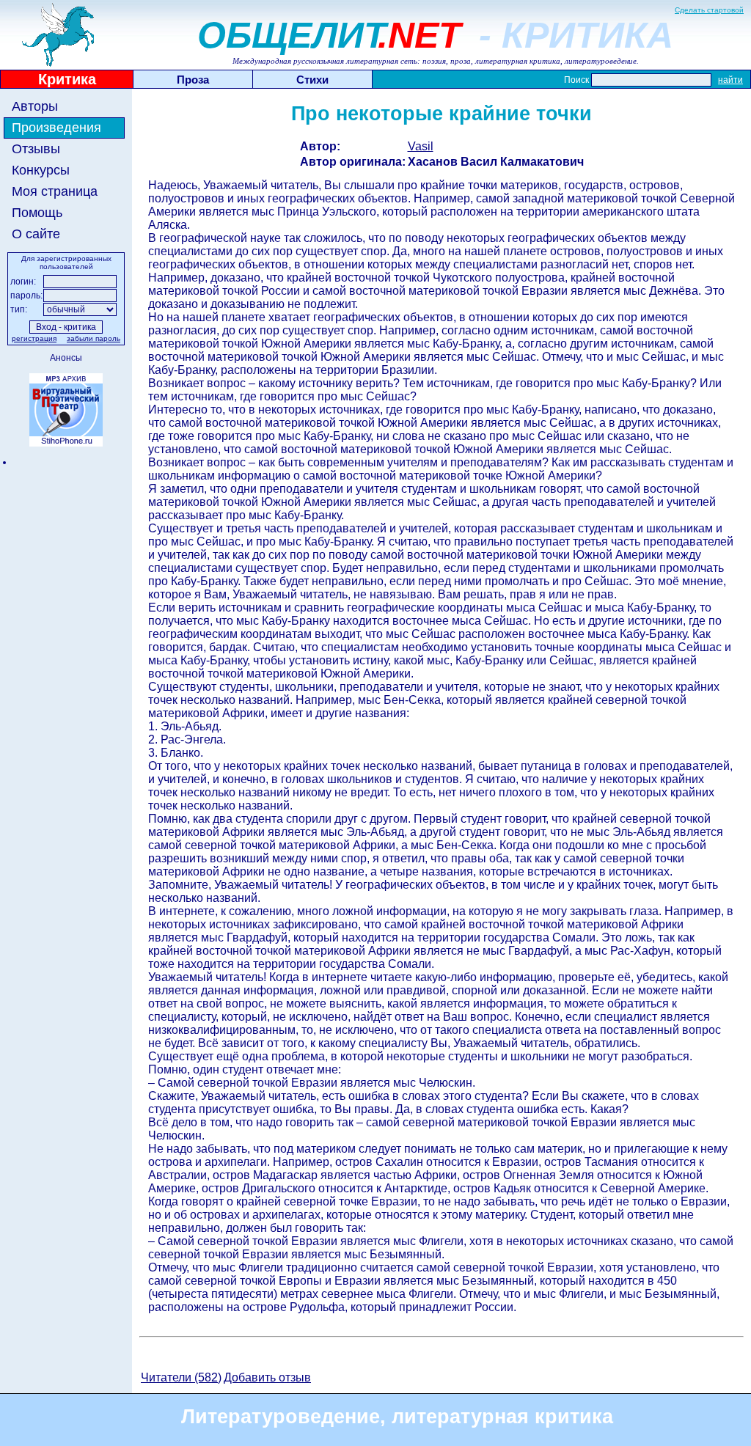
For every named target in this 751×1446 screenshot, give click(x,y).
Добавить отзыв (267, 1377)
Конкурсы (41, 170)
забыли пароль (93, 338)
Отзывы (36, 149)
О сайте (36, 234)
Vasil (420, 146)
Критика (67, 79)
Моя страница (55, 191)
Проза (193, 79)
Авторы (35, 106)
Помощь (37, 212)
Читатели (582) (181, 1377)
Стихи (312, 79)
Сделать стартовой (709, 10)
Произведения (56, 127)
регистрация (34, 338)
